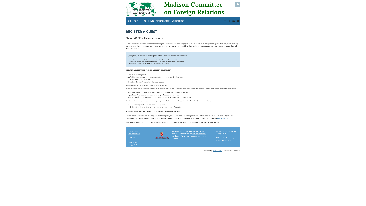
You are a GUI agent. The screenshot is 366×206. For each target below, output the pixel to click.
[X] (229, 21)
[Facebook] (225, 21)
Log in (237, 4)
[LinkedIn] (233, 21)
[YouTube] (238, 21)
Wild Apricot (217, 151)
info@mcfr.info (223, 118)
